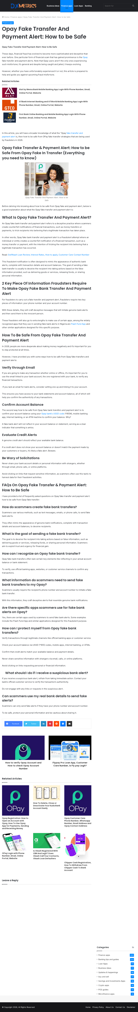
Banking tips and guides (108, 959)
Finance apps (66, 6)
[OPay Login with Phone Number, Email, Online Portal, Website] (15, 842)
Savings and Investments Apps (111, 981)
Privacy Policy (98, 1007)
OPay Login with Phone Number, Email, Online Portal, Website (13, 856)
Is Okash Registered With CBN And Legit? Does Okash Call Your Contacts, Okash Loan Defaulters (46, 854)
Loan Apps (78, 6)
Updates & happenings (108, 972)
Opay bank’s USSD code (52, 413)
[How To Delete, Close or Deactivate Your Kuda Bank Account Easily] (46, 793)
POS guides (103, 990)
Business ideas (53, 6)
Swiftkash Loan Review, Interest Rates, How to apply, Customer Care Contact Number (49, 254)
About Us (110, 1007)
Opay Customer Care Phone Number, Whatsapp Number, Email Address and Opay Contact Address (77, 822)
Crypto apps (103, 985)
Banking (88, 6)
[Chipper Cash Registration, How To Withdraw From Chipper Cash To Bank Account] (77, 846)
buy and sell (103, 977)
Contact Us (120, 1007)
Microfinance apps (106, 994)
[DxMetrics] (22, 6)
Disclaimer (131, 1007)
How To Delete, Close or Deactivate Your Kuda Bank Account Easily (46, 806)
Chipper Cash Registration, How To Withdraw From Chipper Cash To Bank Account (77, 866)
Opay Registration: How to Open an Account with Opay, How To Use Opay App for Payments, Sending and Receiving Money (15, 823)
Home (6, 17)
